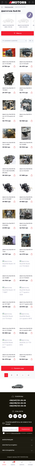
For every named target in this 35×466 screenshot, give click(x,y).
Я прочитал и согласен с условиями (18, 433)
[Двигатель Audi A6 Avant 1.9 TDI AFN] (8, 52)
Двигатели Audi (9, 7)
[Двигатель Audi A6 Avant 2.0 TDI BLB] (8, 319)
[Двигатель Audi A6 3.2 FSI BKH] (8, 214)
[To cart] (13, 66)
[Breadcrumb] (2, 7)
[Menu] (3, 2)
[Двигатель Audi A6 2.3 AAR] (26, 78)
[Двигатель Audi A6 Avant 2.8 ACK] (26, 214)
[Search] (6, 2)
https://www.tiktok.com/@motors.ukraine (24, 416)
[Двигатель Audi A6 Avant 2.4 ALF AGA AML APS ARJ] (8, 159)
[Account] (33, 2)
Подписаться (26, 429)
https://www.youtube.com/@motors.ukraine (20, 416)
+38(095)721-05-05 (17, 403)
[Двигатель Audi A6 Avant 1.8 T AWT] (8, 292)
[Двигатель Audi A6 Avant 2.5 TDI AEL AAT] (26, 187)
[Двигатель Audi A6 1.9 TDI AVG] (8, 78)
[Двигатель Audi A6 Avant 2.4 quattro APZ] (26, 319)
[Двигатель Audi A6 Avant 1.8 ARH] (8, 266)
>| (28, 375)
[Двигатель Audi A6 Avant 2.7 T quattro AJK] (8, 345)
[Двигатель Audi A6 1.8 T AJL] (8, 240)
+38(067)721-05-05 (17, 400)
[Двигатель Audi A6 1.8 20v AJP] (26, 240)
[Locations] (29, 2)
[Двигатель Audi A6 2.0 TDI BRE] (26, 345)
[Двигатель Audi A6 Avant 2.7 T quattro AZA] (26, 292)
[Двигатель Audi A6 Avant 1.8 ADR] (26, 133)
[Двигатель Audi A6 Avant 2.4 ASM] (8, 133)
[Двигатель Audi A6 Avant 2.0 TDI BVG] (26, 266)
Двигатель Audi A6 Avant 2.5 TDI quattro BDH (8, 116)
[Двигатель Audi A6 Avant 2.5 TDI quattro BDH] (8, 105)
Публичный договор (15, 433)
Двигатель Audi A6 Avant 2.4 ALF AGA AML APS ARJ (8, 171)
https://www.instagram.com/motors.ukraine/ (15, 416)
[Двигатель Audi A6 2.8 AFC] (26, 105)
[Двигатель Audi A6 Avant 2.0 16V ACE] (26, 159)
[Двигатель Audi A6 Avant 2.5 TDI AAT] (8, 187)
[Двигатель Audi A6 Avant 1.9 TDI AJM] (26, 52)
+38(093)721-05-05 (17, 406)
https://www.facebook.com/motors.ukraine (10, 416)
